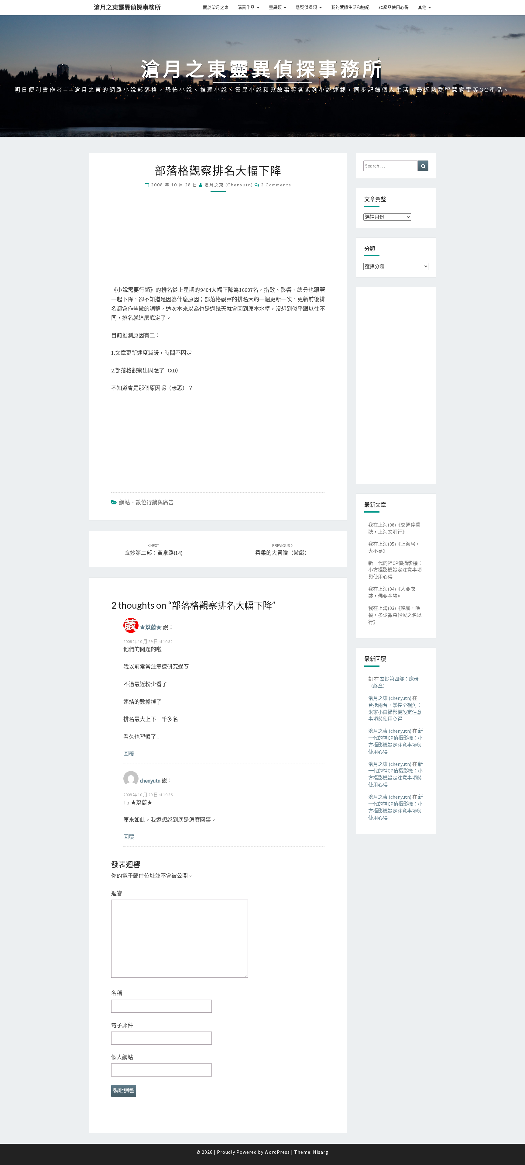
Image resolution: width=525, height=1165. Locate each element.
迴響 (116, 893)
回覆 (128, 753)
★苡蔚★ (151, 627)
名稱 (116, 993)
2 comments (276, 184)
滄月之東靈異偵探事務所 (127, 7)
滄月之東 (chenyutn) (228, 184)
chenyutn (150, 780)
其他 (422, 7)
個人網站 (122, 1057)
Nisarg (320, 1152)
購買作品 (246, 7)
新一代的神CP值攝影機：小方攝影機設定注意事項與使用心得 (395, 570)
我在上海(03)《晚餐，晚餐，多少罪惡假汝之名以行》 (395, 615)
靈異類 (275, 7)
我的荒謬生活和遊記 (350, 7)
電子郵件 (122, 1025)
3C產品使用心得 (394, 7)
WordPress (277, 1152)
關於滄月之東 (215, 7)
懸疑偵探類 (306, 7)
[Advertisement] (218, 242)
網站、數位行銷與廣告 (146, 502)
